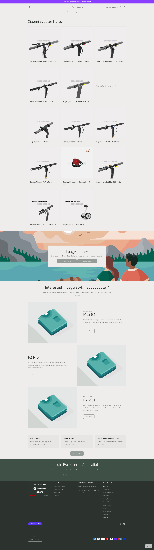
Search (105, 508)
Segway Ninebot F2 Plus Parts (108, 142)
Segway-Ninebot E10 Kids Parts (42, 224)
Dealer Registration (108, 492)
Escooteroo (35, 545)
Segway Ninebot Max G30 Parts (42, 61)
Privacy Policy (107, 499)
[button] (30, 7)
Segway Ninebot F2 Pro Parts (41, 182)
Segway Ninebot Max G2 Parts (41, 101)
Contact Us (106, 489)
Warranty (105, 517)
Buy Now (89, 331)
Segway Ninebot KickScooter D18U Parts (76, 183)
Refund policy (107, 514)
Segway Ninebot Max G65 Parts (108, 182)
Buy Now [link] (34, 374)
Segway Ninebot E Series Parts (75, 101)
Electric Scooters (58, 489)
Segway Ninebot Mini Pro (72, 224)
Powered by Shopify (43, 545)
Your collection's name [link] (105, 86)
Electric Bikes (57, 492)
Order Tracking (107, 505)
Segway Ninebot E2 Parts (39, 142)
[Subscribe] (91, 475)
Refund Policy (107, 496)
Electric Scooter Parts (59, 486)
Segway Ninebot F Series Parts (75, 61)
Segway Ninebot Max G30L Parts (109, 61)
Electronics (56, 496)
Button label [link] (67, 261)
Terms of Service (107, 502)
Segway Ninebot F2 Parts (73, 142)
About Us (105, 486)
